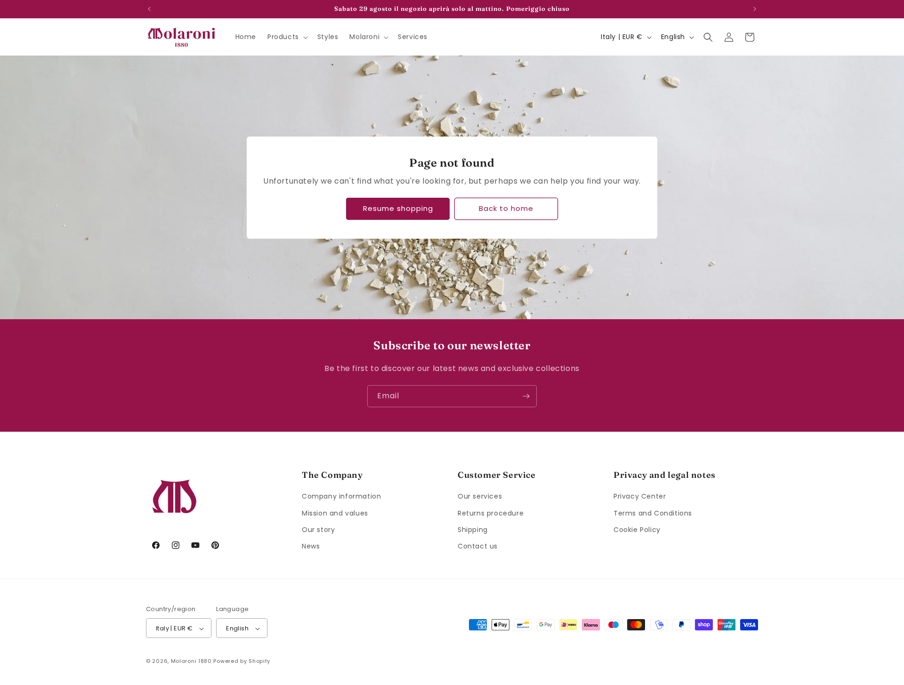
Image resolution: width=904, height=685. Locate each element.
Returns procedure (491, 513)
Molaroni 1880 (191, 661)
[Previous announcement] (149, 9)
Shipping (473, 529)
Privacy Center (639, 496)
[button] (287, 37)
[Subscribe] (526, 396)
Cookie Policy (637, 529)
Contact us (478, 546)
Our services (480, 496)
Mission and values (335, 513)
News (311, 546)
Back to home (506, 208)
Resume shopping (398, 208)
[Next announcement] (754, 9)
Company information (341, 496)
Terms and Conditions (652, 513)
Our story (318, 529)
